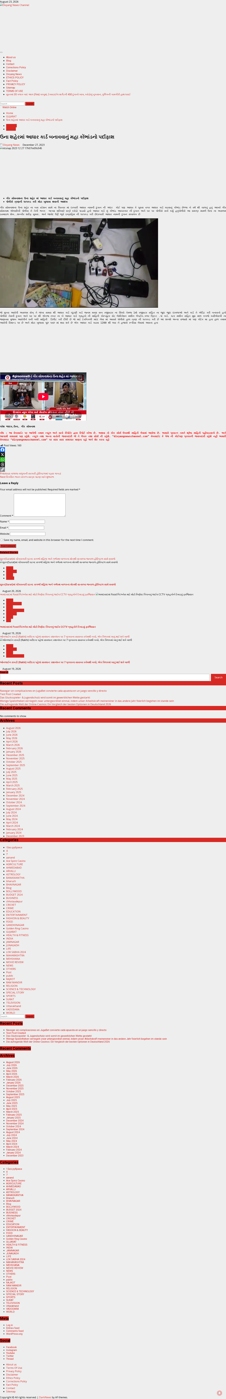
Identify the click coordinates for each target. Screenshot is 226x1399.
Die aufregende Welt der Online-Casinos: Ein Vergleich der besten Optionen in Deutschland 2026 (55, 704)
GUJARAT (11, 125)
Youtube (10, 1353)
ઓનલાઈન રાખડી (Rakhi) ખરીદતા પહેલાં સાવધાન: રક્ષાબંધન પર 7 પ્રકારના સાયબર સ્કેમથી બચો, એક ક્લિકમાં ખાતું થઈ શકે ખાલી (65, 636)
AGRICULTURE (14, 864)
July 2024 (11, 812)
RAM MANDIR (14, 982)
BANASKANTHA (15, 877)
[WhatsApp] (113, 459)
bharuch (11, 881)
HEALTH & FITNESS (17, 935)
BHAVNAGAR (13, 884)
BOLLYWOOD (14, 891)
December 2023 (15, 836)
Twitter (10, 1356)
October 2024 (14, 802)
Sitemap (10, 87)
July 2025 (11, 772)
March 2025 (13, 785)
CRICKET (11, 904)
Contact (10, 64)
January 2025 (13, 792)
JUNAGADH (12, 945)
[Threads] (113, 464)
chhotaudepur (14, 901)
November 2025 (15, 758)
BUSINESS (12, 898)
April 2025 (12, 782)
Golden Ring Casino (17, 928)
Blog (8, 60)
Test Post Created (10, 694)
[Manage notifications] (219, 1393)
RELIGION (12, 985)
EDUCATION (13, 911)
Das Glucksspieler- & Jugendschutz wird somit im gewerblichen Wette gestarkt (45, 697)
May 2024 (11, 819)
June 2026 (12, 734)
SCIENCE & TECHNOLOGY (21, 989)
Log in (9, 1325)
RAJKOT (10, 979)
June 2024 (12, 815)
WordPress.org (14, 1333)
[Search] (1, 100)
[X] (113, 454)
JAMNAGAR (12, 942)
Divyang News (14, 74)
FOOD (9, 607)
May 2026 (11, 738)
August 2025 (13, 768)
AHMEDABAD (14, 603)
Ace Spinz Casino (16, 861)
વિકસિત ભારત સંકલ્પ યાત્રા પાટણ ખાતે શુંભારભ (27, 477)
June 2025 (12, 775)
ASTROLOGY (13, 874)
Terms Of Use (14, 1368)
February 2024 (14, 829)
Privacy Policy (14, 1371)
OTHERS (11, 129)
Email (4, 527)
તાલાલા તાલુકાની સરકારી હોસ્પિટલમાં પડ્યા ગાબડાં (30, 473)
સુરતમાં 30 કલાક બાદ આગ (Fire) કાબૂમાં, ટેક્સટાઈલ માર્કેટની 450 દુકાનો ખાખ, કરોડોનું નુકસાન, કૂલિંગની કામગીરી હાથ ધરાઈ (68, 94)
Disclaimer (12, 70)
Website (4, 533)
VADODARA (12, 1009)
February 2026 (14, 748)
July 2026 (11, 731)
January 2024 (13, 832)
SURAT (10, 578)
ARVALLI (11, 871)
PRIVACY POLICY (15, 84)
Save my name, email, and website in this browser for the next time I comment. (49, 540)
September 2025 (15, 765)
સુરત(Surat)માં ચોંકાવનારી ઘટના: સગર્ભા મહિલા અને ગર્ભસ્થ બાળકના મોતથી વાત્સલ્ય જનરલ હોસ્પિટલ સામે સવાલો (57, 558)
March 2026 (13, 745)
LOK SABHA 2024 (16, 952)
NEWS (9, 568)
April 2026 (12, 741)
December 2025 (15, 755)
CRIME (10, 908)
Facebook (11, 1347)
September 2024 (15, 805)
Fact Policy (12, 80)
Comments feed (15, 1330)
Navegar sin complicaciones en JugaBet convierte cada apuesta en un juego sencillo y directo (53, 690)
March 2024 (13, 826)
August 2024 (13, 809)
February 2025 (14, 788)
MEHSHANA (13, 958)
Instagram (11, 1350)
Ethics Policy (13, 1378)
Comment (6, 515)
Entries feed (12, 1328)
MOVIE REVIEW (15, 962)
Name (4, 521)
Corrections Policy (16, 67)
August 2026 (13, 728)
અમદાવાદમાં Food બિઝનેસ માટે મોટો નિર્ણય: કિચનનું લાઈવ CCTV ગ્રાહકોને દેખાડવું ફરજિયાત (47, 594)
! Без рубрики (14, 847)
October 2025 (14, 761)
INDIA (9, 574)
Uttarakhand (13, 1006)
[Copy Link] (113, 469)
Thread (10, 1358)
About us (11, 57)
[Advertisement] (92, 28)
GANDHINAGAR (15, 610)
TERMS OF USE (14, 91)
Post (8, 972)
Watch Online (9, 107)
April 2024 (12, 822)
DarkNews (45, 1397)
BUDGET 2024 (14, 894)
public (9, 975)
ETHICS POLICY (15, 77)
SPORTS (11, 996)
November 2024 (15, 799)
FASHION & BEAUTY (17, 918)
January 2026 (13, 751)
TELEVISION (13, 1002)
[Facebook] (113, 449)
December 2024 (15, 795)
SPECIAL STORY (15, 656)
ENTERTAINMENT (17, 915)
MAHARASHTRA (15, 955)
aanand (10, 857)
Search (4, 672)
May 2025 (11, 778)
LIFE (8, 620)
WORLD (10, 1012)
